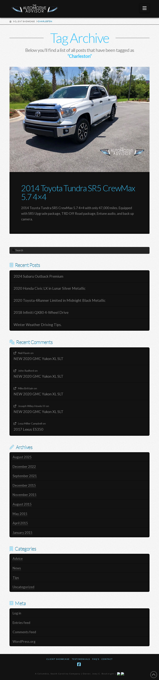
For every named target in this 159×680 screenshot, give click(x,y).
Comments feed (24, 632)
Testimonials (81, 659)
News (17, 568)
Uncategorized (23, 587)
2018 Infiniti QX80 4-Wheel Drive (41, 312)
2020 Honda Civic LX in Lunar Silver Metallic (50, 288)
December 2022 (24, 466)
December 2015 (24, 485)
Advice (18, 559)
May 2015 (20, 514)
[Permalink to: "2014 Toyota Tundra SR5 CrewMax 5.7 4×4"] (79, 119)
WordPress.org (24, 641)
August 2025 (22, 457)
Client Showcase (58, 659)
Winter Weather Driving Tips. (38, 325)
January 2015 (22, 532)
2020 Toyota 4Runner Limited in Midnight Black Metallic (59, 300)
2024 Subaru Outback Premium (38, 276)
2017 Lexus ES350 (28, 429)
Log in (17, 613)
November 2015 (24, 495)
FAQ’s (95, 659)
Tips (16, 578)
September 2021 (25, 476)
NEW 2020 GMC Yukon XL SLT (38, 359)
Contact (107, 659)
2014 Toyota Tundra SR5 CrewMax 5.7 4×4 (78, 192)
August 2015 (22, 504)
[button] (144, 8)
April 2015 (20, 523)
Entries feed (21, 623)
